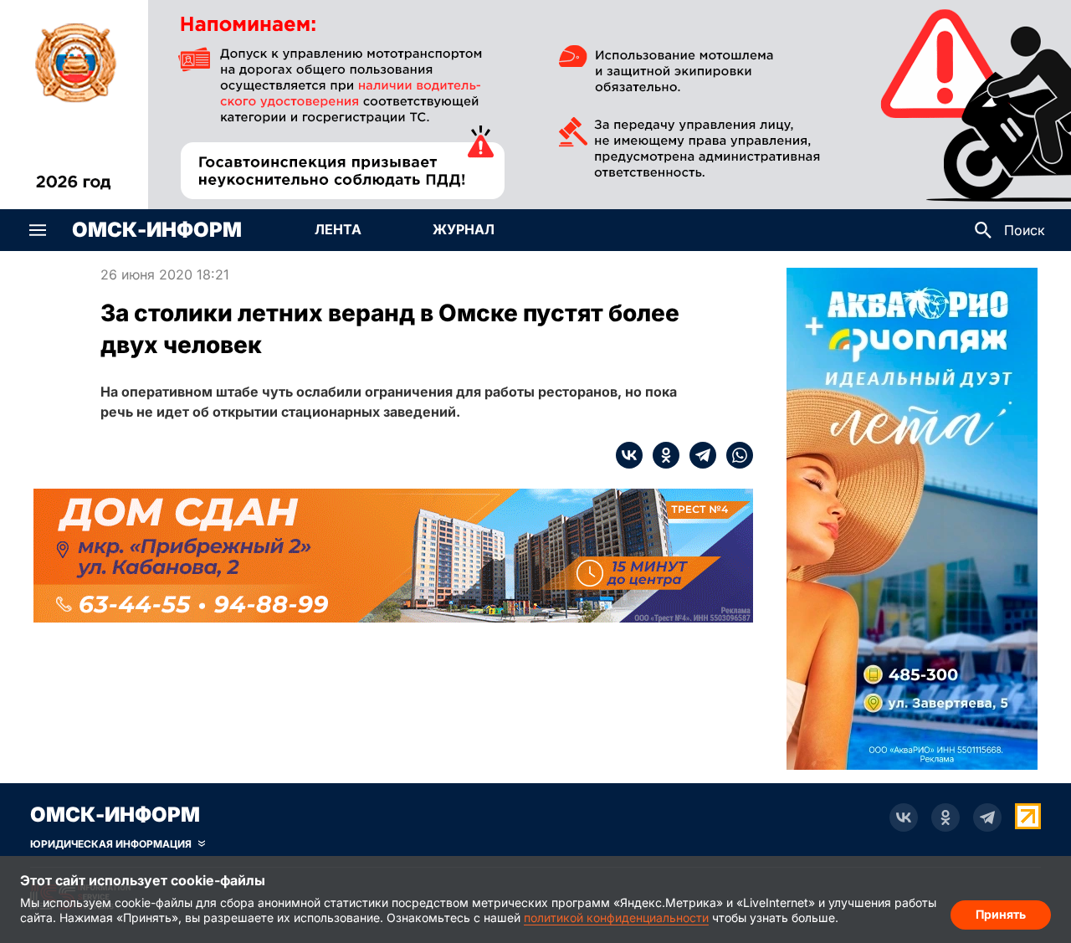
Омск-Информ (157, 230)
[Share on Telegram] (697, 455)
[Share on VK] (629, 455)
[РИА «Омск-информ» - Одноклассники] (945, 817)
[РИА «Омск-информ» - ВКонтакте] (903, 817)
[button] (38, 230)
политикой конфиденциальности (616, 917)
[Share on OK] (661, 455)
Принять (1001, 914)
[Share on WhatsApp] (734, 455)
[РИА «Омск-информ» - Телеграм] (987, 817)
